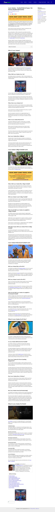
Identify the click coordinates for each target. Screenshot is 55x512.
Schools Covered (12, 475)
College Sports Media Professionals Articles (16, 484)
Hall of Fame (10, 12)
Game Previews (11, 487)
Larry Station (10, 421)
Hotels (13, 18)
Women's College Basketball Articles (15, 480)
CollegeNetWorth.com (19, 465)
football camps (20, 354)
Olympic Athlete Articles (13, 481)
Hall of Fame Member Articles (14, 485)
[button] (26, 2)
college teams (40, 17)
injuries (18, 273)
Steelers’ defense (18, 314)
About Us (37, 508)
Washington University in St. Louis (16, 287)
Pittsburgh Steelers (22, 268)
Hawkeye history (18, 169)
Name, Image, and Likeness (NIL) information (42, 15)
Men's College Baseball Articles (14, 482)
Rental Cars (25, 18)
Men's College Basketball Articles (14, 478)
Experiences (30, 18)
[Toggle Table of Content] (31, 46)
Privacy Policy (32, 508)
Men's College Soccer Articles (14, 479)
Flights (10, 18)
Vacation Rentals (19, 18)
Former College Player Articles (14, 486)
